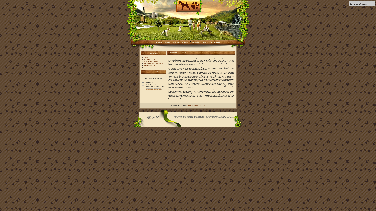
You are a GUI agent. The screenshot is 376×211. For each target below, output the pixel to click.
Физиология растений (150, 59)
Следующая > (195, 105)
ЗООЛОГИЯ (195, 42)
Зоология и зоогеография (151, 61)
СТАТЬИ (167, 42)
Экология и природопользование (153, 67)
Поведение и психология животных (153, 63)
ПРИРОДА (176, 42)
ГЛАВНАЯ (159, 42)
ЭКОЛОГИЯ (185, 42)
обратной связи (222, 118)
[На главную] (188, 14)
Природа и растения (149, 65)
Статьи (146, 57)
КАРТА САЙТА (215, 42)
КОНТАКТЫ (205, 42)
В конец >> (202, 105)
